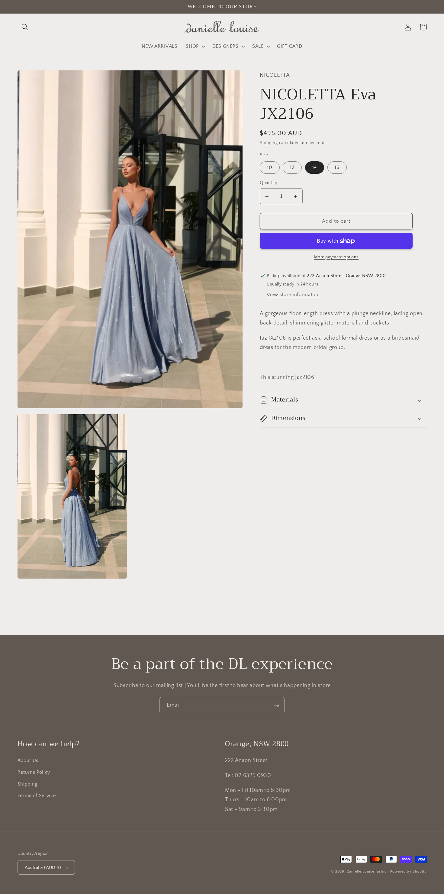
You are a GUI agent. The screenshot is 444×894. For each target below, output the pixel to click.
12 (292, 167)
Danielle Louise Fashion (368, 871)
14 (314, 167)
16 (337, 167)
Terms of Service (37, 795)
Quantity (269, 183)
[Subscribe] (276, 705)
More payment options (336, 257)
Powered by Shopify (408, 871)
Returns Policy (34, 772)
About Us (28, 760)
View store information (293, 295)
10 (269, 167)
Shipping (269, 143)
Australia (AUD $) (43, 867)
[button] (25, 27)
